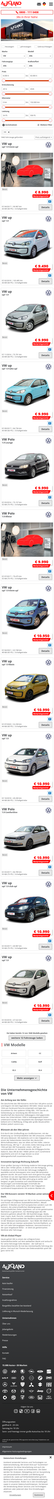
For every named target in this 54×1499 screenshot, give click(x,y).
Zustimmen (38, 1495)
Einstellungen (15, 1495)
